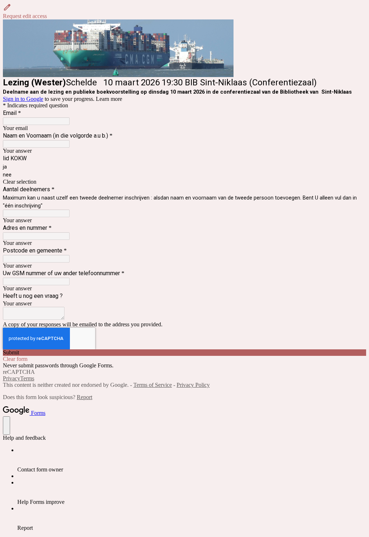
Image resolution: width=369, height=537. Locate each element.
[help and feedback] (6, 425)
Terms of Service (152, 385)
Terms (27, 378)
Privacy (11, 378)
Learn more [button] (109, 99)
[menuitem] (191, 460)
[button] (184, 11)
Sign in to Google (23, 99)
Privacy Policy (193, 385)
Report (84, 397)
